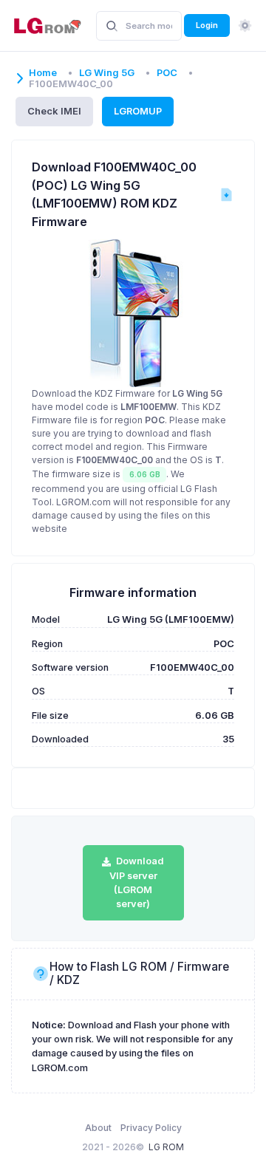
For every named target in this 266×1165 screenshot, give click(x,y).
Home (43, 72)
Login (207, 25)
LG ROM (166, 1146)
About (98, 1127)
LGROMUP (138, 111)
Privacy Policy (151, 1127)
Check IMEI (54, 111)
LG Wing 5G (106, 72)
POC (167, 72)
